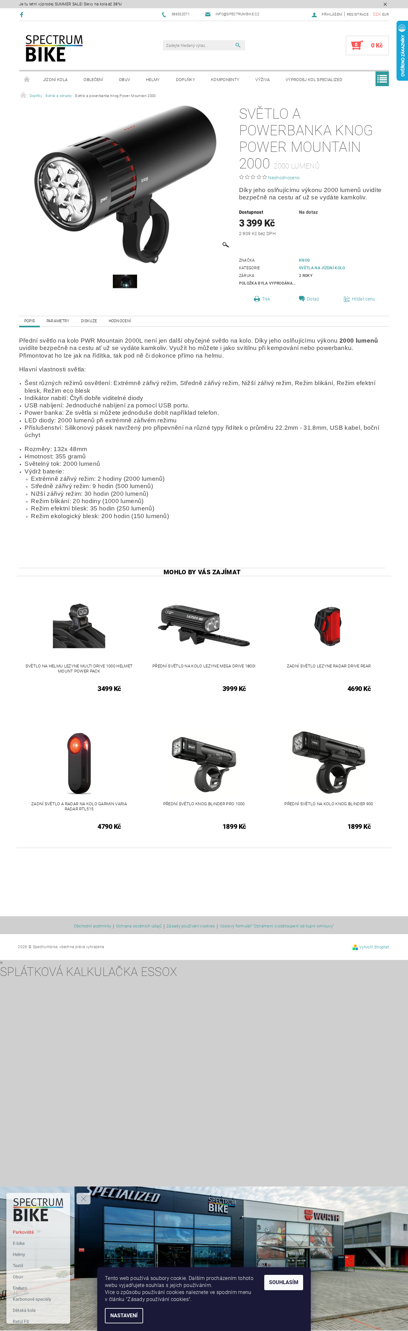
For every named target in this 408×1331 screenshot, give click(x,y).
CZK (377, 14)
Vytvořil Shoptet (374, 947)
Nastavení (124, 1315)
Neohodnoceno (284, 177)
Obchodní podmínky (92, 926)
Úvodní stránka (27, 79)
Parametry (58, 321)
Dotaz (313, 298)
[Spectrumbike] (54, 48)
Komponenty (225, 79)
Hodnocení (120, 321)
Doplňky (185, 79)
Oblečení (93, 79)
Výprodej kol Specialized (314, 79)
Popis (29, 321)
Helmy (153, 79)
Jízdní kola (55, 79)
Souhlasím (283, 1282)
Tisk (266, 298)
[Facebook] (22, 14)
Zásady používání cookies (190, 926)
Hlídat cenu (363, 298)
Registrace (357, 14)
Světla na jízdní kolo (322, 268)
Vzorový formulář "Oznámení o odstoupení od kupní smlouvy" (277, 926)
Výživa (262, 79)
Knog (304, 260)
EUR (385, 14)
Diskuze (89, 321)
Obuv (124, 79)
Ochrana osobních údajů (139, 926)
